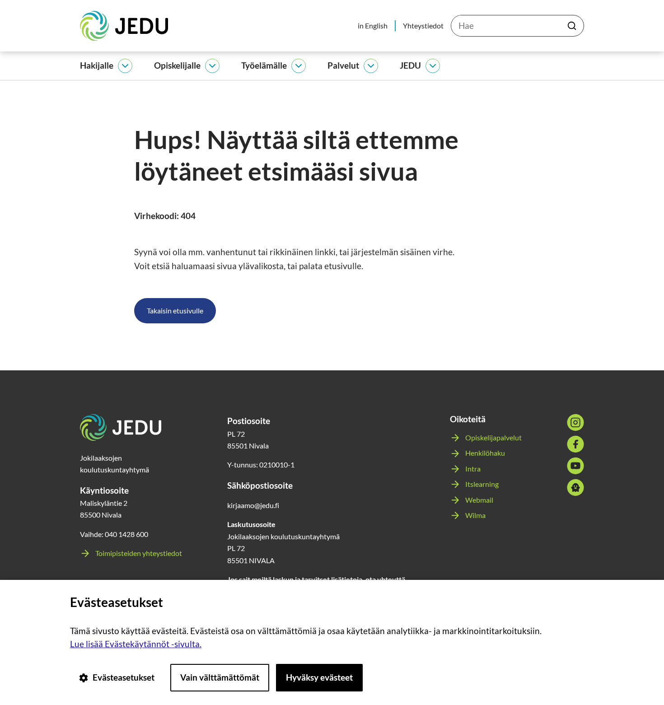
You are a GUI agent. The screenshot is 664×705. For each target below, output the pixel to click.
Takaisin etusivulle (175, 310)
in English (373, 25)
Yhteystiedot (423, 25)
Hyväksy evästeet (319, 677)
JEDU (410, 65)
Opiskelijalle (177, 65)
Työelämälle (264, 65)
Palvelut (343, 65)
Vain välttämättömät (219, 677)
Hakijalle (96, 65)
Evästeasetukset (123, 677)
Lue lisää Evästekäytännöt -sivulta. (135, 644)
